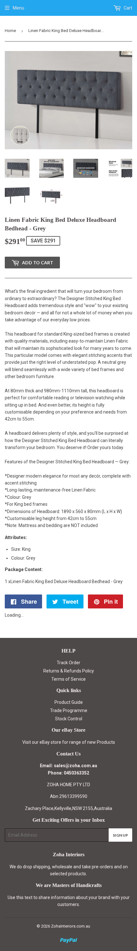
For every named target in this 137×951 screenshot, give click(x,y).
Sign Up (120, 835)
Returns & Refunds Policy (68, 670)
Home (10, 30)
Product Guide (68, 702)
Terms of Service (68, 679)
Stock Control (68, 718)
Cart (127, 7)
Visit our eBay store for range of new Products (68, 742)
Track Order (68, 662)
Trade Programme (68, 710)
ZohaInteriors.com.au (70, 926)
